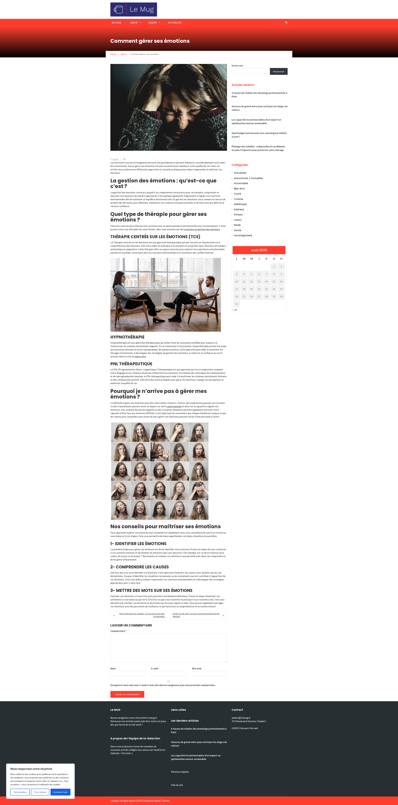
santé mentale (174, 406)
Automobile (241, 183)
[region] (40, 781)
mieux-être (140, 356)
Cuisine (238, 199)
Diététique (240, 204)
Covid (237, 193)
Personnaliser (20, 792)
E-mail (155, 668)
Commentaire (118, 631)
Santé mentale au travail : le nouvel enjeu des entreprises (142, 615)
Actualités (175, 22)
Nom (113, 668)
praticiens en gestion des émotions (202, 229)
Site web (196, 668)
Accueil (116, 22)
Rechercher (237, 65)
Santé (133, 22)
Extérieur (239, 209)
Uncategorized (243, 235)
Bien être (239, 188)
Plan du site (177, 785)
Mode (237, 225)
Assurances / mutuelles (248, 178)
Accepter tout (60, 792)
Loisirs (152, 22)
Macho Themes (162, 800)
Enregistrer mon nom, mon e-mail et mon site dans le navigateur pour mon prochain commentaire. (162, 685)
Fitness (238, 214)
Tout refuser (40, 792)
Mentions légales (180, 771)
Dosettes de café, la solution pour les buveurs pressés (196, 615)
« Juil (235, 309)
